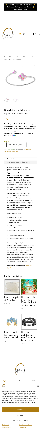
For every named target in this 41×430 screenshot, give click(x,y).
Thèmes (12, 57)
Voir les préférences (20, 420)
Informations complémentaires (18, 162)
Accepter (20, 410)
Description (11, 159)
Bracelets (27, 149)
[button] (38, 386)
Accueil (6, 57)
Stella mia (20, 57)
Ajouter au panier (16, 144)
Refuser (20, 415)
